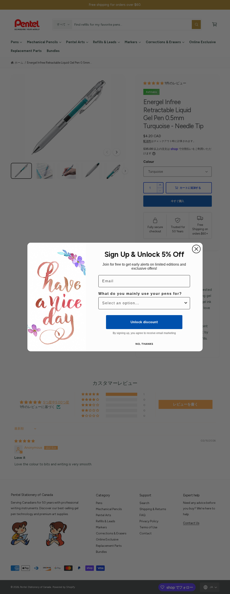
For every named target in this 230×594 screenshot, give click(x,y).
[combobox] (143, 303)
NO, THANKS (144, 343)
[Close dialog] (196, 249)
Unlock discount (144, 322)
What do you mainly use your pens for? (140, 294)
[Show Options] (186, 303)
